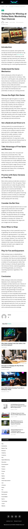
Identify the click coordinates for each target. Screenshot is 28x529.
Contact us (9, 521)
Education (4, 462)
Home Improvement (6, 480)
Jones (7, 22)
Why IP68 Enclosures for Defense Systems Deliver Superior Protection (17, 422)
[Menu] (2, 2)
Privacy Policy (18, 521)
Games (3, 476)
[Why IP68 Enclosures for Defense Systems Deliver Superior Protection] (5, 423)
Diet (2, 457)
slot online (19, 54)
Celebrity (4, 452)
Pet (2, 489)
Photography (5, 492)
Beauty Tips (4, 448)
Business (4, 450)
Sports (3, 499)
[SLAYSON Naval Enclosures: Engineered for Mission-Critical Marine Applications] (5, 406)
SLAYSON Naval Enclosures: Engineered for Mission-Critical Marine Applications (18, 406)
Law (2, 482)
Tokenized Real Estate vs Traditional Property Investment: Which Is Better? (18, 431)
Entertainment (5, 464)
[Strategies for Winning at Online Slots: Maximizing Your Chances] (14, 35)
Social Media (4, 496)
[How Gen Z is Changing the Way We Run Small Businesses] (14, 357)
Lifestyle (4, 485)
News (3, 487)
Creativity (4, 455)
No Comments (20, 22)
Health (3, 478)
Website (3, 505)
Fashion (3, 466)
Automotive (4, 446)
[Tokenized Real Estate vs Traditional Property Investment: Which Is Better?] (5, 431)
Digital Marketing (6, 459)
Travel (3, 503)
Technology (4, 501)
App (2, 443)
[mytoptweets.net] (14, 2)
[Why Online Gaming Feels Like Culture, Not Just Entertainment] (14, 334)
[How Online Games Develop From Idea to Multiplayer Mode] (14, 379)
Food (3, 473)
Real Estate (4, 494)
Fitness (3, 471)
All (3, 10)
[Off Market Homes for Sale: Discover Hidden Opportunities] (5, 415)
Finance (3, 469)
